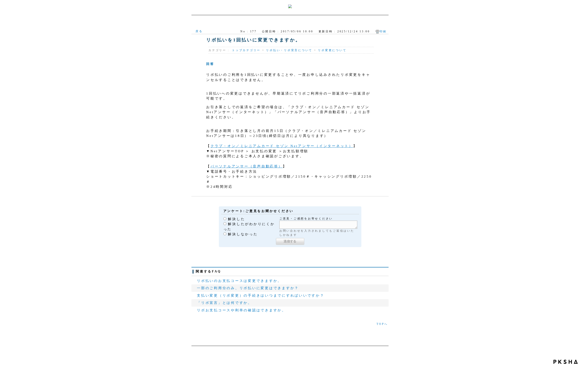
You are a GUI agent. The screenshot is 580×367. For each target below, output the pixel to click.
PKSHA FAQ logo (565, 362)
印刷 (383, 31)
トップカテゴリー (246, 50)
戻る (199, 31)
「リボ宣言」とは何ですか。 (224, 303)
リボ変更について (332, 50)
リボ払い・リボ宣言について (289, 50)
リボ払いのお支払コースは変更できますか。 (239, 281)
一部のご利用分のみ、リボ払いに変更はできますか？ (248, 288)
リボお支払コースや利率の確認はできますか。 (241, 310)
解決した (236, 219)
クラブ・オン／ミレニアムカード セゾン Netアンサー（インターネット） (281, 146)
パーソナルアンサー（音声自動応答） (246, 166)
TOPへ (382, 324)
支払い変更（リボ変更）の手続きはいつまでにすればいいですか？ (260, 295)
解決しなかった (243, 234)
